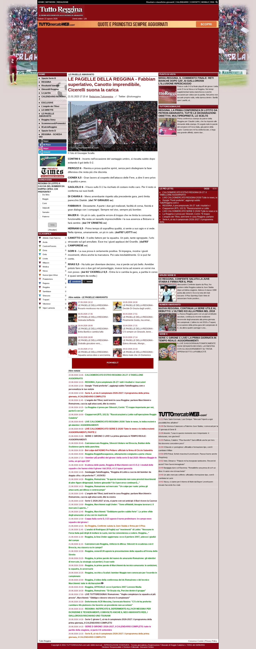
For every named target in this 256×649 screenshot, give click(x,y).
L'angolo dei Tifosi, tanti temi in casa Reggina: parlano (188, 217)
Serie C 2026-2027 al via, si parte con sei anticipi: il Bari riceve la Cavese (121, 501)
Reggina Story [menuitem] (48, 120)
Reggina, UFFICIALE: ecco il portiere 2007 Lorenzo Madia (113, 587)
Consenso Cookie (195, 641)
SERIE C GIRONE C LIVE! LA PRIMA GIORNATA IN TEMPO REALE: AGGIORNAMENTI (187, 339)
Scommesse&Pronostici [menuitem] (53, 123)
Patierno (45, 217)
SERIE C (163, 334)
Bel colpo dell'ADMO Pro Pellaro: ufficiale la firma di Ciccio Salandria (119, 450)
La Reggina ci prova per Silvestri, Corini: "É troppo (186, 214)
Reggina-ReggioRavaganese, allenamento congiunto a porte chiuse (118, 454)
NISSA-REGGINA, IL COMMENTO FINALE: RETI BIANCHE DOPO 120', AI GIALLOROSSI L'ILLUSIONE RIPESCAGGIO (186, 81)
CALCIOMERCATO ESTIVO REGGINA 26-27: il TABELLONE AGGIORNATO (183, 193)
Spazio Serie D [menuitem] (48, 131)
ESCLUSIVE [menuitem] (47, 102)
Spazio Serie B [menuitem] (48, 78)
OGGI (206, 188)
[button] (52, 225)
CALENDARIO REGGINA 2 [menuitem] (52, 97)
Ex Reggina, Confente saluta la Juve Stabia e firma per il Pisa (115, 526)
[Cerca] (217, 2)
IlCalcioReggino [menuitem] (49, 127)
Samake (45, 212)
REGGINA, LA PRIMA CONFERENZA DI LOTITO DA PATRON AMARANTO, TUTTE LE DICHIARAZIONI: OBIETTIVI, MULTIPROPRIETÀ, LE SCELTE (187, 113)
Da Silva (45, 195)
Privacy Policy (211, 641)
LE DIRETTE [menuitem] (47, 110)
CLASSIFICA (45, 234)
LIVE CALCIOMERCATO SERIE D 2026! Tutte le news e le (190, 211)
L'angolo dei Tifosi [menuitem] (50, 106)
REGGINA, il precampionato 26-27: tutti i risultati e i (186, 205)
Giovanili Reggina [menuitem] (50, 89)
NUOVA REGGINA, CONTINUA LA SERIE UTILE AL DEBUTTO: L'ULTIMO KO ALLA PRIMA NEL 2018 (187, 309)
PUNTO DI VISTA (167, 74)
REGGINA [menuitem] (46, 82)
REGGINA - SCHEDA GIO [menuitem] (50, 135)
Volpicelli (45, 208)
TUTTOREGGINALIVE (169, 106)
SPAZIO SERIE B (167, 275)
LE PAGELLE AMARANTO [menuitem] (46, 114)
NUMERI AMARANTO (170, 304)
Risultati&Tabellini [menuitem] (50, 85)
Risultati (52, 230)
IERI (215, 188)
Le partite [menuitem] (46, 93)
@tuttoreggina (134, 96)
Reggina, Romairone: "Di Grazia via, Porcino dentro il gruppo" (115, 590)
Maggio (45, 199)
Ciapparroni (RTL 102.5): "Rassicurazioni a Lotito (185, 208)
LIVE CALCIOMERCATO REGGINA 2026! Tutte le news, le (189, 197)
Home (42, 74)
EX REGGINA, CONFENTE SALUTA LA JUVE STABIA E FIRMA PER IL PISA (184, 280)
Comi (44, 203)
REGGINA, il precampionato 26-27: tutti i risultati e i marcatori (115, 382)
